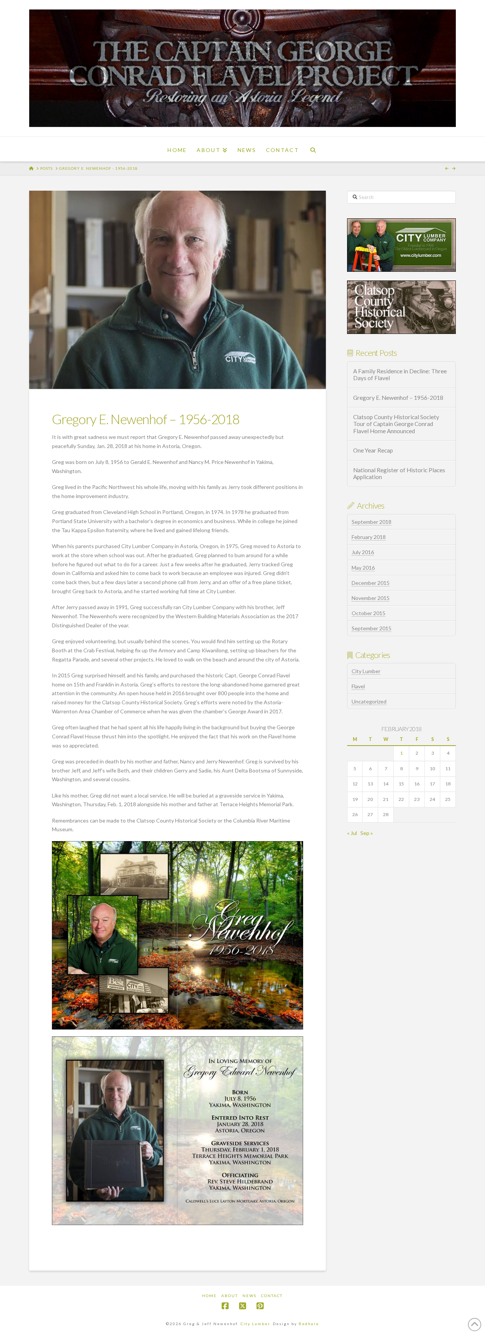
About (229, 1295)
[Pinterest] (260, 1306)
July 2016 (363, 552)
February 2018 (369, 537)
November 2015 (371, 598)
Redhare (309, 1323)
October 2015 (368, 613)
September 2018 (371, 522)
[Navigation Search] (313, 149)
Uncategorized (369, 701)
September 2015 (371, 628)
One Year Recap (373, 450)
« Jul (352, 833)
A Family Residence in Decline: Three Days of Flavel (400, 375)
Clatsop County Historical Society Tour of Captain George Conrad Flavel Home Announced (396, 424)
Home (209, 1295)
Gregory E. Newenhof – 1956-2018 (398, 397)
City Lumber (366, 671)
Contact (272, 1295)
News (249, 1295)
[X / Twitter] (242, 1306)
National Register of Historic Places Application (399, 474)
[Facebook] (225, 1306)
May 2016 (363, 567)
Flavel (358, 686)
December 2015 (371, 583)
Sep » (366, 833)
